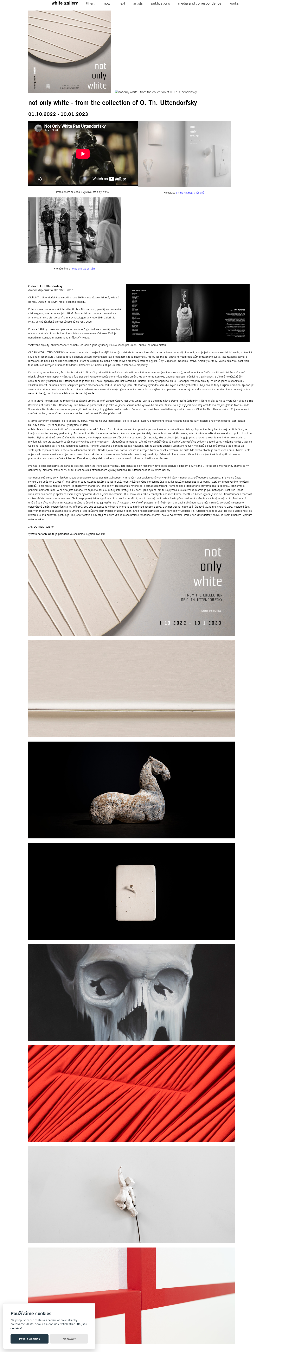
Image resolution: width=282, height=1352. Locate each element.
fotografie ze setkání (83, 268)
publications (160, 3)
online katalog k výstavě (190, 192)
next (121, 3)
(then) (91, 3)
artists (138, 3)
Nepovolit (69, 1339)
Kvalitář (100, 534)
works (234, 3)
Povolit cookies (29, 1339)
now (107, 3)
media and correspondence (199, 3)
